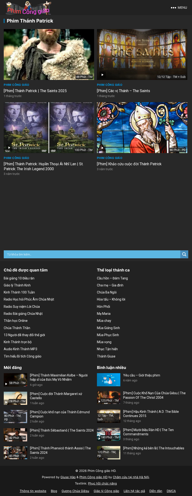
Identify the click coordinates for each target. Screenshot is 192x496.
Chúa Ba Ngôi (107, 292)
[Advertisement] (96, 215)
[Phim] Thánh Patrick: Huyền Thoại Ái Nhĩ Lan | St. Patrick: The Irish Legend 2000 (43, 166)
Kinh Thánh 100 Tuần (19, 292)
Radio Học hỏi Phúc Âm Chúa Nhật (29, 299)
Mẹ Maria (104, 314)
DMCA (171, 491)
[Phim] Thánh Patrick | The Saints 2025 (35, 91)
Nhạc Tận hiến (107, 349)
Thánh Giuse (106, 356)
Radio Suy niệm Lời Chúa (22, 306)
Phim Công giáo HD (93, 477)
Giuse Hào (68, 477)
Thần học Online (16, 321)
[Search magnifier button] (184, 254)
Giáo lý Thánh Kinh (17, 285)
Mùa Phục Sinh (108, 335)
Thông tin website (33, 491)
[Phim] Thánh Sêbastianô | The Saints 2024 (62, 430)
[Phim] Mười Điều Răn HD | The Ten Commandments (148, 432)
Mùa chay (104, 321)
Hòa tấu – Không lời (111, 299)
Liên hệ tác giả (134, 491)
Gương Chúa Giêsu (75, 491)
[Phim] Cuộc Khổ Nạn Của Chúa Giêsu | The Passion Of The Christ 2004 (154, 395)
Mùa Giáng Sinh (108, 328)
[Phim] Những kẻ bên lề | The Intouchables (153, 448)
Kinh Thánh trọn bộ (18, 342)
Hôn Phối (103, 306)
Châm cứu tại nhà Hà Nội (131, 477)
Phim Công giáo (16, 84)
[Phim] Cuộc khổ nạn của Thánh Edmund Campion (60, 414)
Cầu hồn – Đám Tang (112, 278)
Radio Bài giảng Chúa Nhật (23, 314)
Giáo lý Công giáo (106, 491)
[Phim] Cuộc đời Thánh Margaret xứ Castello (56, 396)
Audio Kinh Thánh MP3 (20, 349)
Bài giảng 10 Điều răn (19, 278)
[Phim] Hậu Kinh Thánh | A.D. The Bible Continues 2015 (151, 414)
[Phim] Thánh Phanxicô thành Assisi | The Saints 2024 (60, 450)
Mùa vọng (104, 342)
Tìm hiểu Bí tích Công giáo (22, 356)
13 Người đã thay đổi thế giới (24, 335)
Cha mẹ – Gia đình (110, 285)
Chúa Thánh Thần (17, 328)
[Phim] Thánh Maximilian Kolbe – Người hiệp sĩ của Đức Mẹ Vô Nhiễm (59, 377)
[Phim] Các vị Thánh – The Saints (123, 91)
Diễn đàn (155, 491)
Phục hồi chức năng (102, 483)
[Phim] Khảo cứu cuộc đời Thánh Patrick (129, 164)
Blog (54, 491)
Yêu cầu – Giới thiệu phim (141, 375)
